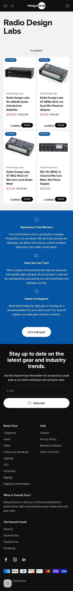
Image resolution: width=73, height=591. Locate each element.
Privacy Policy (48, 439)
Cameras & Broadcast (16, 451)
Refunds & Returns (51, 445)
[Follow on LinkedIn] (24, 559)
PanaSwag (9, 548)
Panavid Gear (11, 535)
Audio (7, 439)
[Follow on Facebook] (6, 559)
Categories (10, 432)
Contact (44, 432)
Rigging (8, 477)
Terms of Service (49, 451)
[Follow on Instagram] (15, 559)
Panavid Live (11, 541)
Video (7, 445)
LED (6, 464)
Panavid (8, 529)
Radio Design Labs (15, 93)
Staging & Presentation (17, 483)
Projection (10, 471)
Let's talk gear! (36, 332)
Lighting (8, 458)
